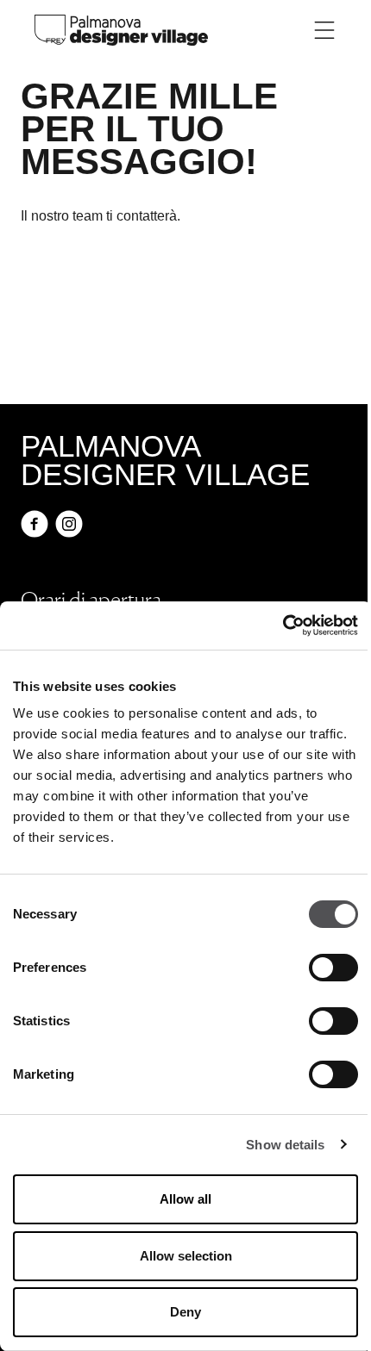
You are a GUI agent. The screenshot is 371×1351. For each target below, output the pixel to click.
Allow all (185, 1199)
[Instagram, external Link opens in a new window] (69, 524)
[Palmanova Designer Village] (121, 29)
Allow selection (186, 1255)
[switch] (333, 967)
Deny (185, 1311)
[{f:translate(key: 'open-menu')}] (324, 30)
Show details (285, 1144)
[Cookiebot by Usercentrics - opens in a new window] (282, 625)
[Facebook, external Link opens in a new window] (34, 524)
